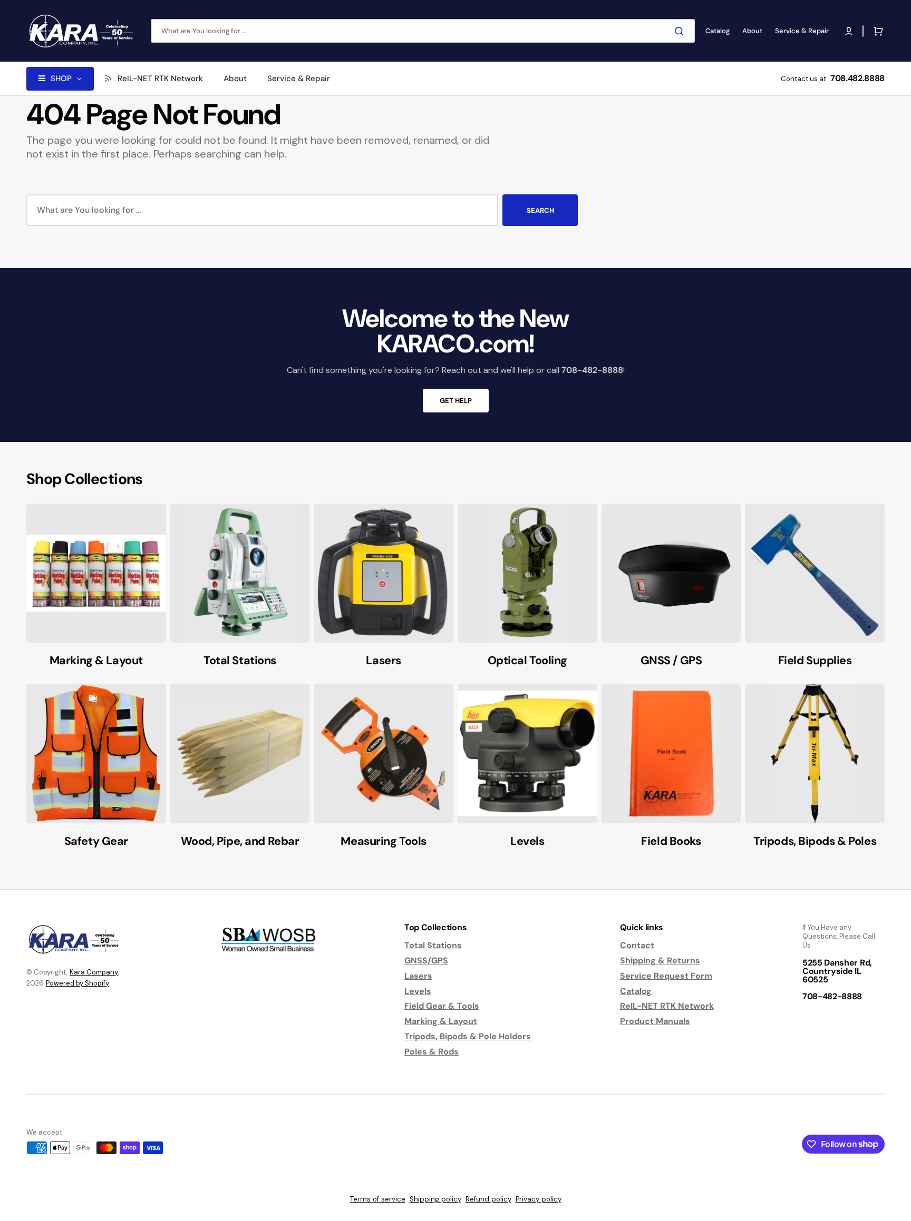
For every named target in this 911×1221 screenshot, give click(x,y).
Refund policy (488, 1199)
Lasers (418, 975)
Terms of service (377, 1199)
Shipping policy (435, 1199)
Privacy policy (538, 1199)
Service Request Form (666, 975)
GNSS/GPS (426, 960)
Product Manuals (655, 1021)
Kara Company (94, 972)
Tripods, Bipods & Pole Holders (467, 1036)
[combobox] (423, 31)
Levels (417, 991)
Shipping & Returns (660, 960)
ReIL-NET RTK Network (667, 1005)
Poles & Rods (431, 1051)
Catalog (636, 991)
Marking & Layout (440, 1021)
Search (540, 210)
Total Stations (433, 945)
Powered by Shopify (77, 983)
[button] (848, 31)
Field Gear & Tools (441, 1005)
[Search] (681, 31)
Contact (637, 945)
